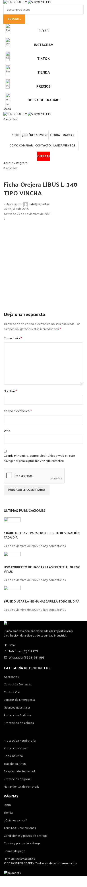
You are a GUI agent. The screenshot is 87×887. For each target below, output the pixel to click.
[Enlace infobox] (43, 443)
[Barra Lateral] (5, 881)
